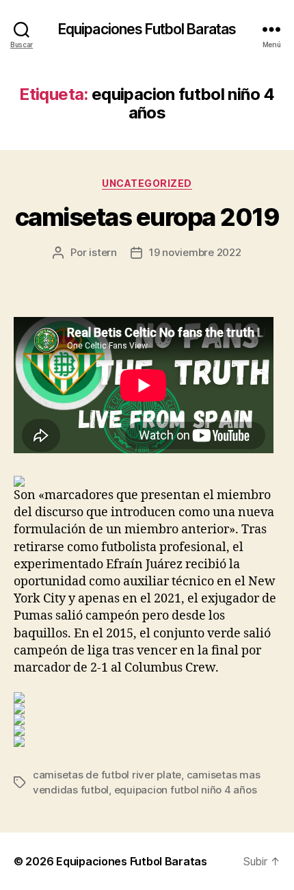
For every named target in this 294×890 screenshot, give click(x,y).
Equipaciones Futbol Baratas (147, 29)
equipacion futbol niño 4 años (185, 789)
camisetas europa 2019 (147, 217)
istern (102, 252)
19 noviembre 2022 (195, 252)
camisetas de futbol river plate (107, 774)
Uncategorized (147, 183)
